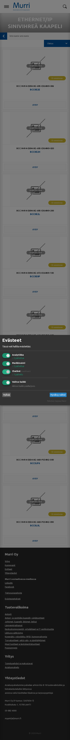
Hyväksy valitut (58, 394)
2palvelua (18, 358)
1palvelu (17, 374)
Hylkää (6, 394)
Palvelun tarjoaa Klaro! (56, 401)
